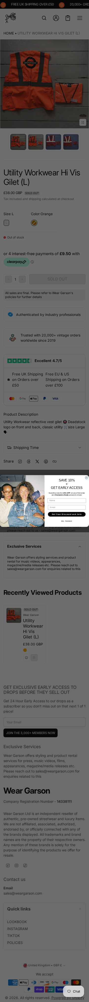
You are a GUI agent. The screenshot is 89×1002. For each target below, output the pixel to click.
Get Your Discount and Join (67, 514)
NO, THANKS (66, 521)
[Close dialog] (86, 477)
